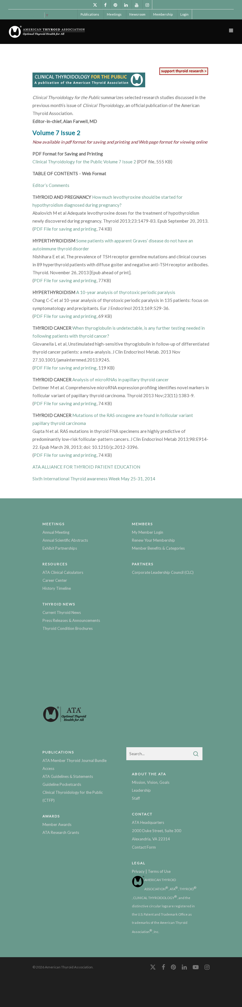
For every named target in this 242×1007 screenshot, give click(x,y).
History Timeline (56, 588)
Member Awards (56, 824)
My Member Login (147, 532)
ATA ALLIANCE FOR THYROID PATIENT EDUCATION (86, 466)
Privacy (138, 871)
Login (184, 14)
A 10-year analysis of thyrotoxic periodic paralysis (125, 292)
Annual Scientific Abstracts (65, 540)
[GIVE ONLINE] (184, 74)
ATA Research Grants (60, 832)
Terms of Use (159, 871)
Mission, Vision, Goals (150, 782)
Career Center (54, 580)
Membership (163, 14)
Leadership (141, 790)
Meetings (114, 14)
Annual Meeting (55, 532)
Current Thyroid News (61, 612)
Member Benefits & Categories (158, 548)
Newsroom (137, 14)
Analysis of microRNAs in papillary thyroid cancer (120, 379)
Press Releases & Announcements (71, 620)
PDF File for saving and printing (65, 228)
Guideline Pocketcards (61, 784)
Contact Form (144, 847)
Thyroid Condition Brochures (67, 628)
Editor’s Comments (50, 185)
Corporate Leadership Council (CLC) (163, 572)
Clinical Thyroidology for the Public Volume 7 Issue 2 (84, 161)
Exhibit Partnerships (59, 548)
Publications (90, 14)
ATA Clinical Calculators (62, 572)
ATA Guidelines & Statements (67, 776)
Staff (136, 798)
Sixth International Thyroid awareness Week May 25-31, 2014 (93, 478)
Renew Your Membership (153, 540)
